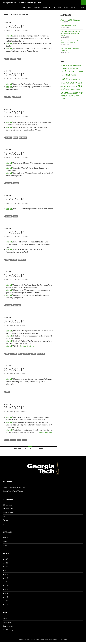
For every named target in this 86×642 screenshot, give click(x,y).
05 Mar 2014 (14, 408)
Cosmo (63, 68)
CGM (79, 66)
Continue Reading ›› (27, 346)
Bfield (75, 66)
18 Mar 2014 (14, 26)
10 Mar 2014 (14, 275)
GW (61, 83)
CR (66, 68)
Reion (7, 391)
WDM (15, 216)
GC (19, 58)
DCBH (70, 68)
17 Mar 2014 (14, 75)
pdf (11, 36)
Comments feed (8, 626)
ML (65, 86)
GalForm (8, 183)
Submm (64, 96)
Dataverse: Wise (8, 512)
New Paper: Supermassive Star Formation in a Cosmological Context (70, 33)
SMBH (33, 353)
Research (45, 7)
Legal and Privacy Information (59, 639)
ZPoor (63, 98)
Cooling (8, 97)
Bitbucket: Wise (8, 509)
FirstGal (62, 76)
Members (37, 7)
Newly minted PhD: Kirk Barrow (70, 20)
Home (23, 7)
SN (72, 93)
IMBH (15, 137)
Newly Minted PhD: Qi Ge (68, 26)
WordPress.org (8, 630)
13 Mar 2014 (14, 153)
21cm (63, 65)
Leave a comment (22, 30)
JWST (68, 83)
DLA (7, 259)
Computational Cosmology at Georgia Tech (22, 2)
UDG (77, 96)
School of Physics (24, 639)
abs (7, 36)
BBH (7, 440)
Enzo (4, 516)
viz (80, 96)
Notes (66, 7)
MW (72, 86)
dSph (63, 71)
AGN (7, 353)
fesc (81, 72)
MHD (62, 86)
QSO (62, 90)
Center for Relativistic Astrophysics (14, 487)
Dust (68, 72)
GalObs (13, 58)
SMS (69, 93)
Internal (82, 7)
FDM (72, 72)
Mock (68, 86)
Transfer (22, 259)
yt (3, 524)
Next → (42, 449)
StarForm (17, 97)
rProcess (78, 89)
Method (26, 353)
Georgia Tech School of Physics (13, 491)
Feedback (8, 137)
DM (76, 68)
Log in (5, 618)
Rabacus (5, 520)
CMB (7, 58)
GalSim (72, 80)
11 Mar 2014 (14, 232)
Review (73, 89)
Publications (57, 7)
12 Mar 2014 (14, 199)
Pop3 (79, 85)
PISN (75, 86)
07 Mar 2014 (14, 321)
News (29, 7)
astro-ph (73, 7)
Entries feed (7, 622)
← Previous (16, 449)
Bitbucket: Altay (8, 505)
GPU (80, 79)
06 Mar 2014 (14, 369)
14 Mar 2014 (14, 113)
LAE (19, 440)
